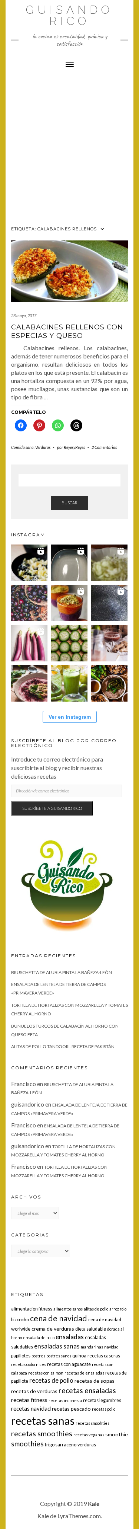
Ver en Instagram (70, 717)
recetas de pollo (51, 1380)
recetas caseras (103, 1356)
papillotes (20, 1356)
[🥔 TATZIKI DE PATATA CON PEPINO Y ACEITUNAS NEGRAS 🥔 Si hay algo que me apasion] (29, 563)
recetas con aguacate (69, 1364)
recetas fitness (29, 1399)
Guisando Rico (69, 15)
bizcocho (20, 1319)
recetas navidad (31, 1408)
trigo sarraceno (60, 1444)
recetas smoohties (92, 1423)
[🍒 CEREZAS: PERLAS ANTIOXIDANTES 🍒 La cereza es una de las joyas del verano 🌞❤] (29, 603)
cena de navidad (58, 1318)
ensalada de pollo (38, 1337)
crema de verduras (53, 1328)
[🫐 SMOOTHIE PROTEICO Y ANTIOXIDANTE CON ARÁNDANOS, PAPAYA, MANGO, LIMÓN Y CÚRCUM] (69, 603)
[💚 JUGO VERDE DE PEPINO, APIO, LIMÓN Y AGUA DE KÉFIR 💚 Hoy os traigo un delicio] (69, 683)
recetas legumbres (102, 1400)
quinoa (79, 1356)
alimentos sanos (68, 1308)
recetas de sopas (95, 1381)
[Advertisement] (69, 147)
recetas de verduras (34, 1391)
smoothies (27, 1443)
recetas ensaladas (87, 1390)
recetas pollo (103, 1409)
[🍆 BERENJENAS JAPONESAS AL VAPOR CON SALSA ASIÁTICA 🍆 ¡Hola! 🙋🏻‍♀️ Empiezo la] (29, 643)
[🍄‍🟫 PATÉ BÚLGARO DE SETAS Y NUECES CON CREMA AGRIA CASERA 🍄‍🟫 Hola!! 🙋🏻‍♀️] (109, 683)
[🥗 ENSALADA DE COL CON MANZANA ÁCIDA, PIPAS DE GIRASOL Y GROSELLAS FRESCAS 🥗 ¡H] (109, 563)
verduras (86, 1444)
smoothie (116, 1434)
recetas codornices (28, 1364)
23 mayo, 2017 (23, 315)
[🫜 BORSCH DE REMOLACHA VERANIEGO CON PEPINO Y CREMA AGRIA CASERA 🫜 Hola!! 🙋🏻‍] (29, 683)
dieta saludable (90, 1329)
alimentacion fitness (31, 1309)
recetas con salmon (45, 1372)
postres (38, 1355)
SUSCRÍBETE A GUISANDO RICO (52, 808)
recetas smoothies (41, 1433)
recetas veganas (88, 1434)
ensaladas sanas (57, 1346)
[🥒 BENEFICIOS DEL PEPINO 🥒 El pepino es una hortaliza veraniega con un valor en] (69, 643)
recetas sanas (43, 1420)
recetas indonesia (65, 1400)
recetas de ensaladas (84, 1372)
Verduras (42, 447)
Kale (93, 1503)
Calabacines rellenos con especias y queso (67, 331)
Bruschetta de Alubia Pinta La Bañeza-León (61, 972)
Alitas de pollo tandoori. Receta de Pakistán (63, 1046)
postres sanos (58, 1355)
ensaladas (70, 1337)
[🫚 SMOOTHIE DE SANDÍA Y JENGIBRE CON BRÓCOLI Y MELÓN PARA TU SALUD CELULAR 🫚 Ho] (109, 643)
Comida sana (22, 447)
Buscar (69, 502)
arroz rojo (117, 1308)
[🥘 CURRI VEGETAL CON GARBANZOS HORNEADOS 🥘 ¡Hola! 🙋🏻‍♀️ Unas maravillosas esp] (69, 563)
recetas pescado (71, 1408)
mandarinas (92, 1346)
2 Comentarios (104, 447)
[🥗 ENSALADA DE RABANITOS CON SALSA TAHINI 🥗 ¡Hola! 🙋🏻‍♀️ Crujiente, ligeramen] (109, 603)
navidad (111, 1346)
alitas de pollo (96, 1308)
